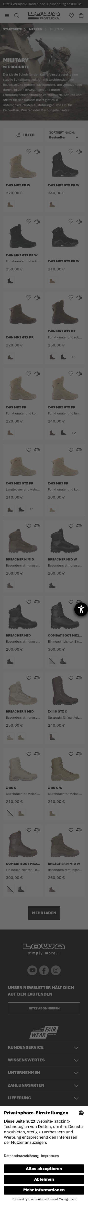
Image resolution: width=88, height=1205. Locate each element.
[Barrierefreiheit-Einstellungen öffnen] (81, 609)
